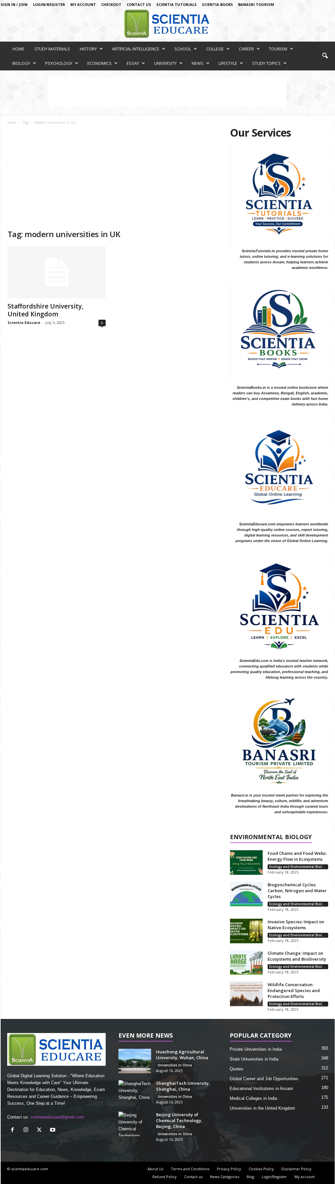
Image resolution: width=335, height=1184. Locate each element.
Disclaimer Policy (296, 1168)
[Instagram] (27, 1130)
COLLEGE (215, 49)
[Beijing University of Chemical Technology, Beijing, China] (134, 1124)
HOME (18, 49)
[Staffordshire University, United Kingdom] (57, 272)
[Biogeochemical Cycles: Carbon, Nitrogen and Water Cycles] (246, 894)
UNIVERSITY (165, 63)
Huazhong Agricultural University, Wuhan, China (182, 1055)
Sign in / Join (14, 4)
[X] (40, 1130)
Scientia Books (217, 4)
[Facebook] (14, 1130)
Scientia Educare (24, 322)
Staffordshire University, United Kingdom (45, 310)
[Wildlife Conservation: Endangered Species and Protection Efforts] (246, 994)
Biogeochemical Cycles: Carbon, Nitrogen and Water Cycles (297, 890)
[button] (325, 56)
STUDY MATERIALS (52, 49)
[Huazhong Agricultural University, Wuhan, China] (134, 1061)
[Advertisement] (112, 180)
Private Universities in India (256, 1049)
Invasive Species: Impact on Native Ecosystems (296, 924)
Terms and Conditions (190, 1168)
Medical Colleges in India (253, 1098)
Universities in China (175, 1065)
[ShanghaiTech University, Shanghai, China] (134, 1092)
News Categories (224, 1176)
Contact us (139, 4)
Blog (250, 1176)
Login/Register (49, 4)
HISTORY (88, 49)
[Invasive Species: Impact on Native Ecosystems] (246, 931)
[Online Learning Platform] (167, 23)
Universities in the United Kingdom (262, 1108)
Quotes (236, 1068)
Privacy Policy (229, 1168)
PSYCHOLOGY (58, 63)
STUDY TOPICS (266, 63)
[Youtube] (53, 1130)
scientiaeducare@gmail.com (57, 1117)
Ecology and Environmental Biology (298, 866)
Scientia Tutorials (176, 4)
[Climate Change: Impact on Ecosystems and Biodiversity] (246, 962)
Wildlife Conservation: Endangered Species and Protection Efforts (294, 990)
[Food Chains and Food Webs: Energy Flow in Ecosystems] (246, 862)
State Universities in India (254, 1059)
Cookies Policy (261, 1168)
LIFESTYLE (228, 63)
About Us (155, 1168)
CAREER (246, 49)
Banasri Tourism (256, 4)
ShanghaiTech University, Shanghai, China (183, 1086)
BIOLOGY (21, 63)
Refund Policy (164, 1176)
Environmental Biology (271, 837)
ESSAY (133, 63)
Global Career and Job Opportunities (264, 1078)
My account (83, 4)
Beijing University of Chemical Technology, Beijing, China (179, 1120)
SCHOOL (182, 49)
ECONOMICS (99, 63)
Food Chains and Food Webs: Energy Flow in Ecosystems (297, 856)
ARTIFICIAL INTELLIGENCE (135, 49)
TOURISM (278, 49)
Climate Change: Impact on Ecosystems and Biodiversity (297, 956)
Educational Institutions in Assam (261, 1088)
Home (12, 122)
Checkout (111, 4)
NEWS (197, 63)
